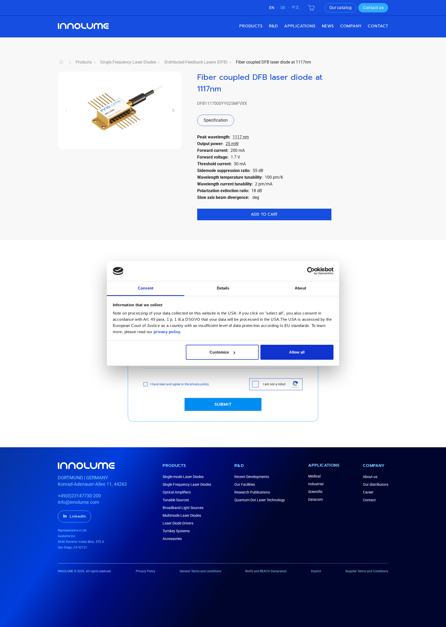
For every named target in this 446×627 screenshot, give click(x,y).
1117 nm (241, 137)
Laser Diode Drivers (178, 523)
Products (250, 26)
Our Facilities (244, 484)
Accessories (172, 539)
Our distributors (375, 484)
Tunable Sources (176, 500)
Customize (219, 352)
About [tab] (300, 288)
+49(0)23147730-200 (79, 495)
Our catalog (340, 7)
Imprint (316, 571)
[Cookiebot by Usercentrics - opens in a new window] (310, 271)
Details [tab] (223, 288)
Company (374, 466)
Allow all (297, 352)
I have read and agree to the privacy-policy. (179, 384)
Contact (378, 26)
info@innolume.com (78, 502)
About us (370, 477)
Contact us (373, 7)
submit (223, 404)
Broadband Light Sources (183, 508)
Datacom (315, 499)
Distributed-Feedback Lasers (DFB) (196, 62)
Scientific (315, 492)
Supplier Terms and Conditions (366, 571)
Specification (216, 120)
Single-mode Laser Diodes (183, 477)
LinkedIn (78, 516)
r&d (273, 26)
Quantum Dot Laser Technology (259, 500)
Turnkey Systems (176, 531)
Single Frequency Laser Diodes (128, 62)
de (283, 7)
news (328, 26)
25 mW (232, 143)
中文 (295, 7)
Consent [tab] (145, 288)
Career (368, 492)
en (271, 7)
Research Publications (252, 492)
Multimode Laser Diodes (182, 515)
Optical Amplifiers (177, 492)
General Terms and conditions (200, 571)
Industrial (315, 484)
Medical (314, 476)
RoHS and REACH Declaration (266, 571)
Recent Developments (251, 477)
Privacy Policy (145, 571)
